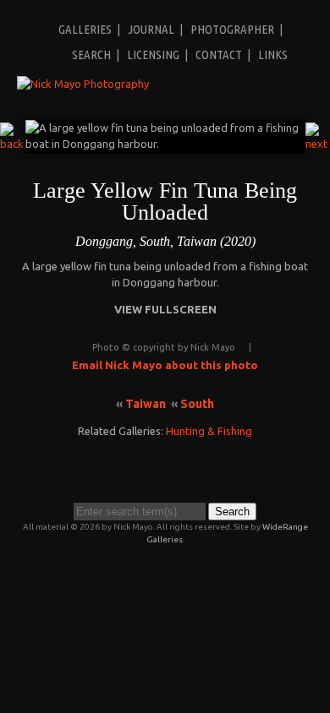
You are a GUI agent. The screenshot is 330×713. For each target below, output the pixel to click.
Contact (218, 54)
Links (273, 54)
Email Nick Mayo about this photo (165, 365)
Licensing (153, 54)
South (197, 404)
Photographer (232, 29)
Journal (151, 29)
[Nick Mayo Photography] (83, 84)
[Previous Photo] (12, 144)
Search (91, 54)
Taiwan (145, 404)
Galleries (85, 29)
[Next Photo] (317, 144)
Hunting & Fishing (209, 431)
